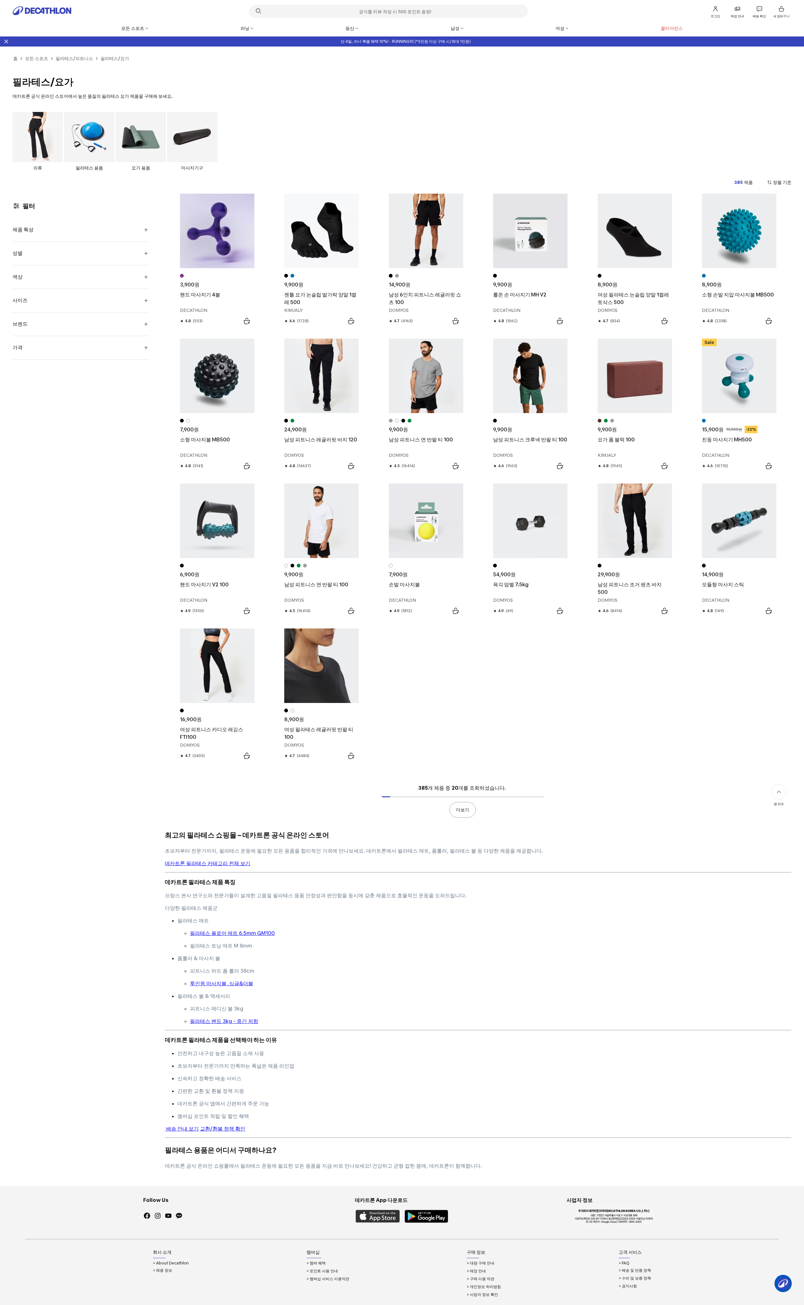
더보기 (462, 809)
